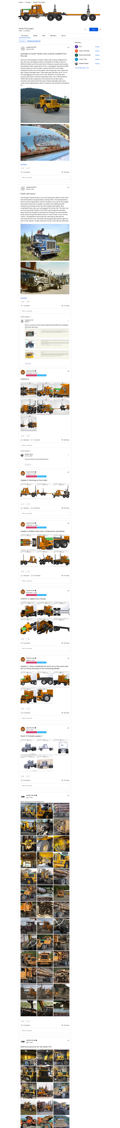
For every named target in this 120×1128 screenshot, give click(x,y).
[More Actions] (68, 321)
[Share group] (100, 29)
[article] (45, 113)
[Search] (85, 29)
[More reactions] (27, 168)
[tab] (22, 41)
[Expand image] (29, 390)
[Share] (68, 47)
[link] (24, 36)
